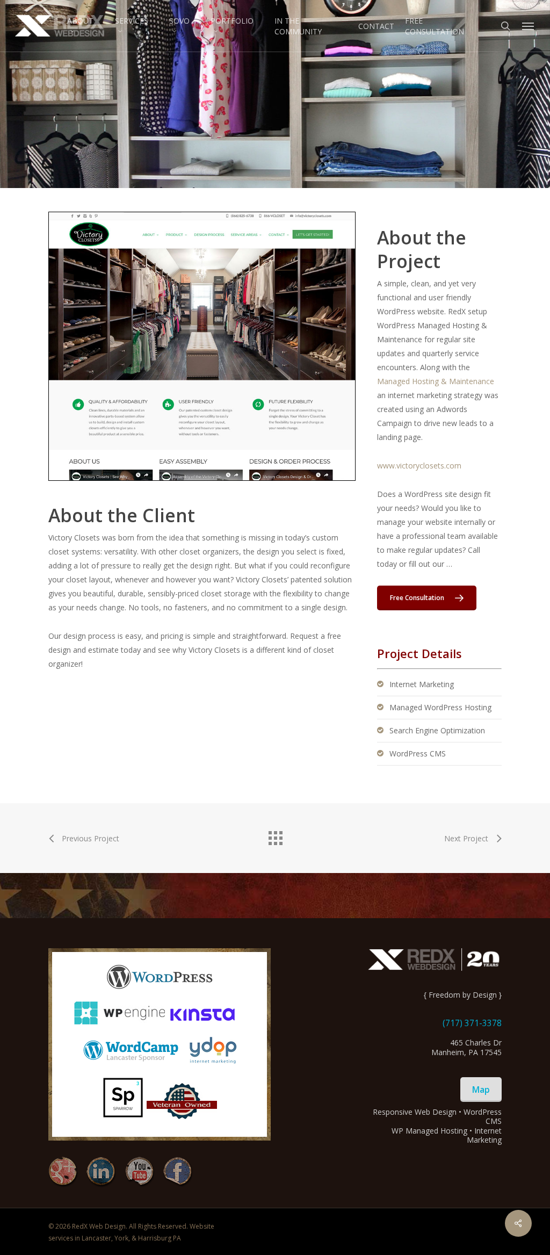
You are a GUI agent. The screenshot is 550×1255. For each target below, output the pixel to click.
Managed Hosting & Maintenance (435, 381)
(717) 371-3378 (472, 1023)
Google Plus (63, 1172)
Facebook (177, 1172)
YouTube (139, 1172)
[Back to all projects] (275, 835)
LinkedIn (101, 1172)
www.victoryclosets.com (419, 465)
